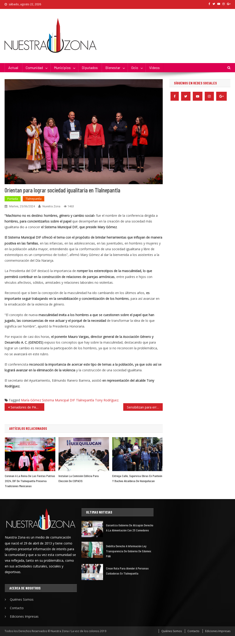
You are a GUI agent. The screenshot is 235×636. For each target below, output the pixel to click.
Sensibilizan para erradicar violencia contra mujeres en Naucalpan (145, 407)
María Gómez (31, 400)
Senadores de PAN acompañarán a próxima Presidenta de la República (27, 407)
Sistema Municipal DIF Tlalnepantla (68, 400)
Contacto (17, 608)
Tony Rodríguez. (107, 400)
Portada (12, 199)
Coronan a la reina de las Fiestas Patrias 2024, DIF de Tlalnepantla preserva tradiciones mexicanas (30, 481)
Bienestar (112, 67)
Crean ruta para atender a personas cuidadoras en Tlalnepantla (127, 570)
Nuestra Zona (51, 206)
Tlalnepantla (33, 199)
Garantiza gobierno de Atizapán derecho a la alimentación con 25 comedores (129, 527)
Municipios (62, 67)
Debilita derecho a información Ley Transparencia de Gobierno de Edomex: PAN (129, 551)
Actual (13, 67)
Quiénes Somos (22, 599)
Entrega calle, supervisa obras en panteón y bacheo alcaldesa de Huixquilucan (137, 478)
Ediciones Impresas (24, 616)
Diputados (90, 67)
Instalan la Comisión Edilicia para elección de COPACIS (79, 478)
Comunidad (34, 67)
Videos (154, 67)
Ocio (134, 67)
